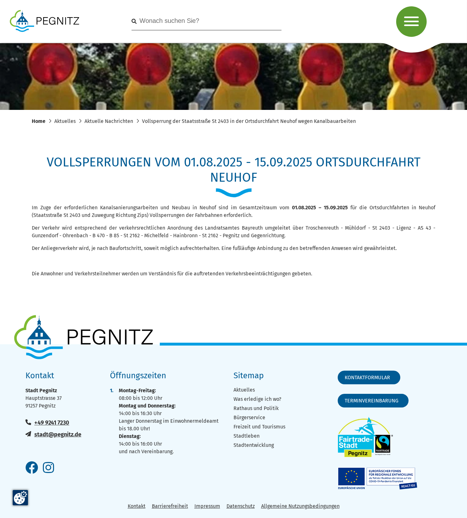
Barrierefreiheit (170, 506)
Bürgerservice (249, 417)
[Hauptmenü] (411, 21)
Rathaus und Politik (256, 408)
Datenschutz (241, 506)
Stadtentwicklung (254, 445)
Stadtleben (247, 436)
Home (38, 121)
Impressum (207, 506)
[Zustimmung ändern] (20, 497)
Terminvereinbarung (371, 401)
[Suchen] (134, 21)
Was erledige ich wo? (257, 399)
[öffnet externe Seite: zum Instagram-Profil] (48, 468)
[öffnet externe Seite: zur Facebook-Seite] (31, 468)
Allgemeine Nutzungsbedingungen (300, 506)
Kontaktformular (367, 377)
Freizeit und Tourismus (259, 427)
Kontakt (137, 506)
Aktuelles (65, 121)
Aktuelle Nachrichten (109, 121)
